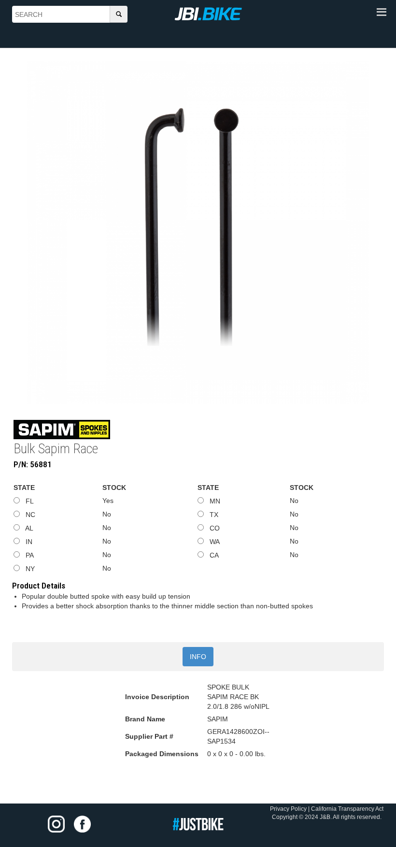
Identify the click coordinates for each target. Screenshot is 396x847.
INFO (198, 656)
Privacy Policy (288, 808)
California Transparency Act (347, 808)
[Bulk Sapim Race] (198, 232)
